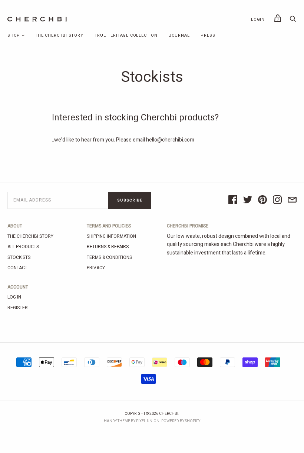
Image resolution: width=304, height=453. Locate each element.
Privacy (96, 267)
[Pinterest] (262, 200)
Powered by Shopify (180, 421)
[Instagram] (277, 200)
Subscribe (129, 200)
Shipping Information (111, 236)
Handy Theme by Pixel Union (131, 421)
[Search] (293, 21)
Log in (14, 297)
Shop (13, 35)
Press (208, 35)
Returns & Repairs (108, 246)
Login (258, 19)
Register (17, 307)
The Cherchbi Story (59, 35)
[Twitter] (247, 200)
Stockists (18, 257)
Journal (179, 35)
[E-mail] (292, 200)
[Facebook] (232, 200)
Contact (17, 267)
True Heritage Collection (126, 35)
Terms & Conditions (109, 257)
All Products (23, 246)
